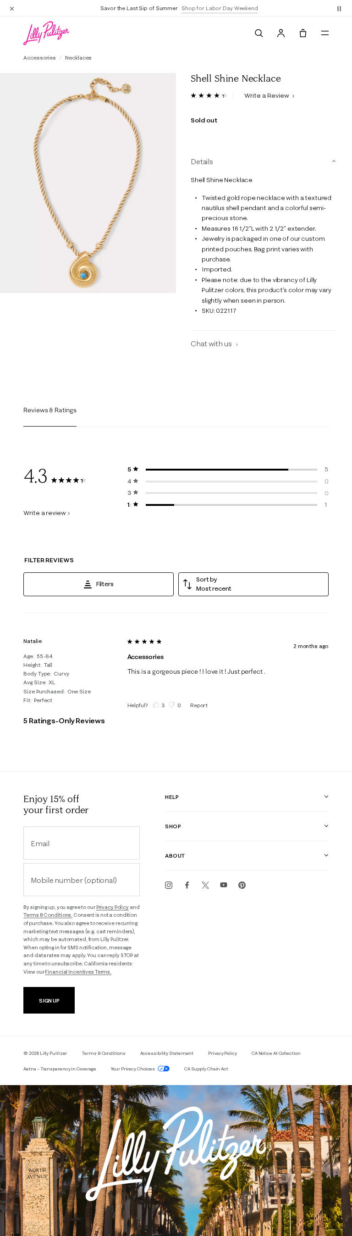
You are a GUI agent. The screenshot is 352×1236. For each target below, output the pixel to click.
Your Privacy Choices (133, 1069)
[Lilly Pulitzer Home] (46, 33)
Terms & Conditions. (47, 915)
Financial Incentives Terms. (78, 972)
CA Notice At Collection (276, 1053)
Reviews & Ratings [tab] (50, 410)
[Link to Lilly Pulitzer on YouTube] (223, 885)
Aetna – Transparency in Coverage (59, 1069)
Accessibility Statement (167, 1053)
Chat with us (212, 343)
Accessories (39, 57)
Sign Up (49, 1000)
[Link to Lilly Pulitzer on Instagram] (169, 885)
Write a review (44, 513)
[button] (339, 8)
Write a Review (267, 95)
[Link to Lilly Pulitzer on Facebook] (187, 885)
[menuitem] (259, 33)
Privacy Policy (112, 907)
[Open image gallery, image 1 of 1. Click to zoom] (88, 183)
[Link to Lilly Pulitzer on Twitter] (205, 885)
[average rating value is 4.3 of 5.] (212, 95)
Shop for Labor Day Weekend (215, 8)
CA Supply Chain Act (206, 1069)
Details (202, 161)
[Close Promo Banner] (12, 8)
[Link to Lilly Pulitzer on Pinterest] (242, 885)
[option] (88, 183)
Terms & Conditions (103, 1053)
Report (199, 705)
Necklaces (78, 57)
